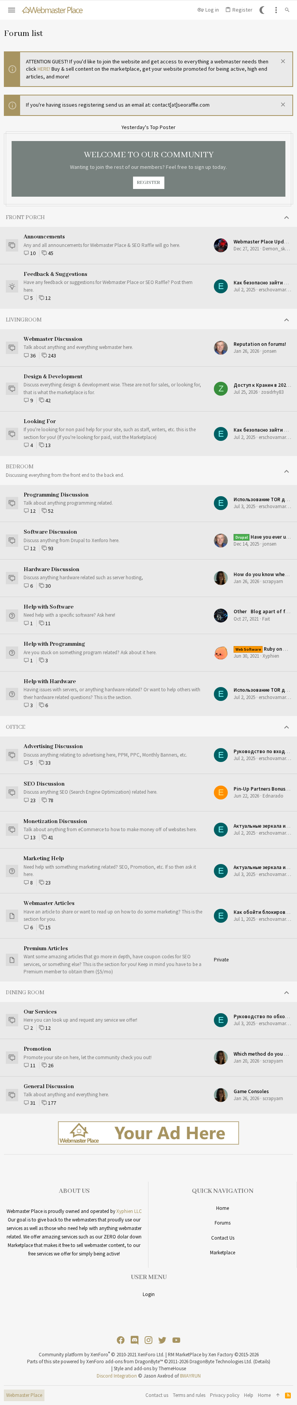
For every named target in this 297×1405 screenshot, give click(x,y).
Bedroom (20, 466)
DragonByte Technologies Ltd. (220, 1361)
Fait (266, 619)
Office (16, 727)
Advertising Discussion (53, 746)
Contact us (222, 1238)
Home (222, 1208)
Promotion (37, 1049)
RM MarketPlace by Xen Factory (213, 1354)
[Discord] (134, 1340)
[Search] (287, 10)
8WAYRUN (190, 1376)
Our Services (40, 1012)
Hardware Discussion (51, 569)
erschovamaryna (276, 289)
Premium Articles (46, 948)
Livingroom (24, 319)
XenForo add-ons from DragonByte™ (124, 1361)
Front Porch (25, 217)
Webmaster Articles (49, 903)
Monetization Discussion (55, 821)
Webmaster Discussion (53, 339)
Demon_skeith (278, 248)
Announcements (44, 236)
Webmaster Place (24, 1395)
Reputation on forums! (260, 344)
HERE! (44, 68)
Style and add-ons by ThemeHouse (150, 1368)
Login (149, 1294)
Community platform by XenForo (101, 1354)
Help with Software (48, 607)
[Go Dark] (263, 10)
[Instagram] (148, 1340)
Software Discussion (50, 532)
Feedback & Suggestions (55, 274)
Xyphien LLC (129, 1211)
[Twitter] (162, 1340)
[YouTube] (176, 1340)
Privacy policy (224, 1395)
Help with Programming (54, 644)
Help (248, 1395)
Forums (222, 1223)
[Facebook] (120, 1340)
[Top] (278, 1395)
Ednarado (273, 796)
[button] (12, 10)
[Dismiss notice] (282, 62)
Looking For (40, 421)
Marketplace (222, 1252)
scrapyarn (273, 581)
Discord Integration (117, 1376)
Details (262, 1361)
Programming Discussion (56, 495)
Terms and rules (189, 1395)
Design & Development (53, 376)
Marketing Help (44, 858)
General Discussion (49, 1086)
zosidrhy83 (272, 392)
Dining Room (25, 992)
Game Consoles (251, 1091)
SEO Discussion (44, 784)
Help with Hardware (50, 681)
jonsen (270, 351)
